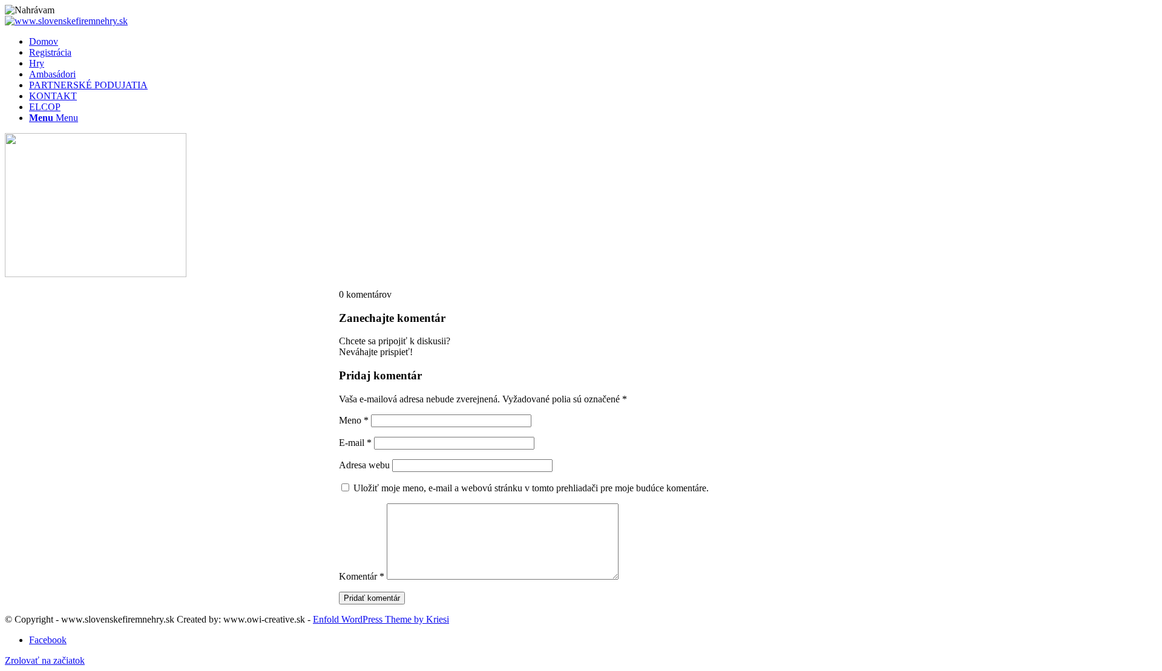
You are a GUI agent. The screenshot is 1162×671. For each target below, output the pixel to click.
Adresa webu (364, 465)
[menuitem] (593, 41)
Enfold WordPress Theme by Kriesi (381, 619)
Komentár (361, 576)
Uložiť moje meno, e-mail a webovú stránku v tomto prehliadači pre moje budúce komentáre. (531, 488)
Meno (354, 420)
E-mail (355, 442)
